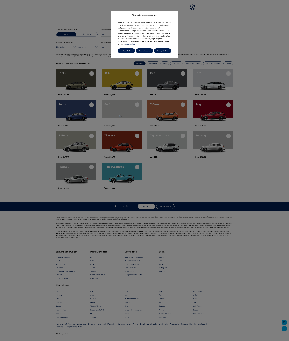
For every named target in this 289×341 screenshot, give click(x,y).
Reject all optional (144, 51)
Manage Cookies (162, 51)
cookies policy (129, 44)
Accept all (126, 51)
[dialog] (144, 170)
